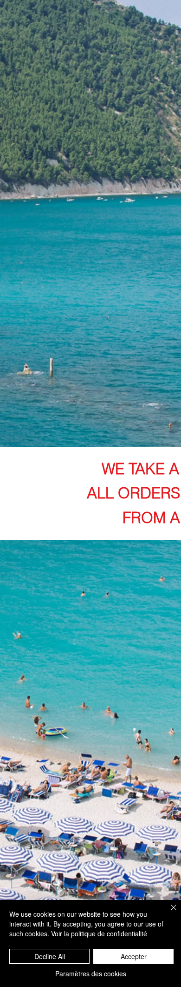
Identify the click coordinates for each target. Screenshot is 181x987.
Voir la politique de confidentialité (99, 933)
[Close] (168, 913)
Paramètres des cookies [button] (90, 973)
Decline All (49, 956)
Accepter (134, 956)
